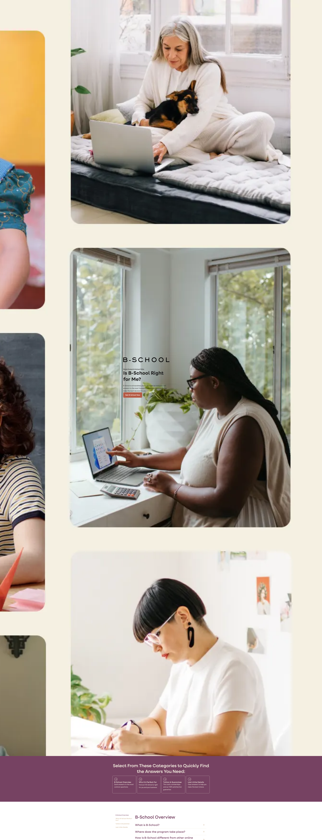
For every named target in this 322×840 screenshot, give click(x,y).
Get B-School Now (132, 395)
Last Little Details (122, 827)
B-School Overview (122, 815)
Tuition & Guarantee (123, 824)
